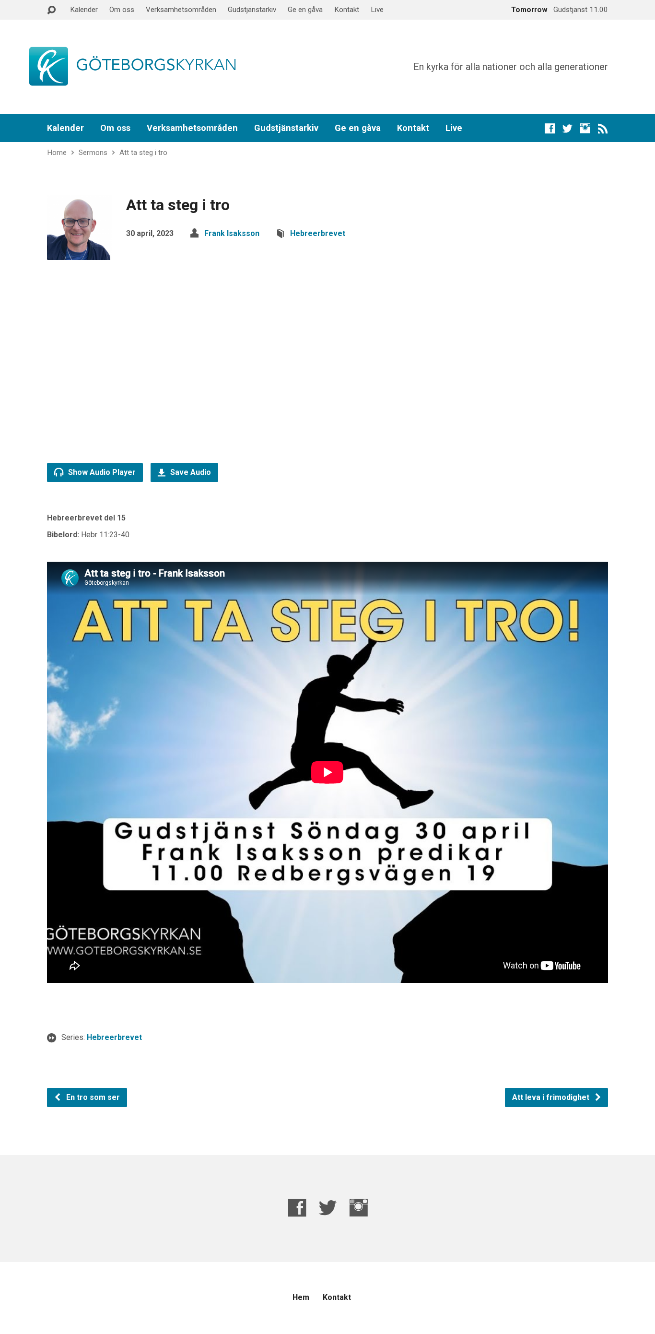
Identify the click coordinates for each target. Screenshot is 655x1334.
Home (57, 152)
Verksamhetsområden (181, 9)
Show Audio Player (101, 472)
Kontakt (346, 9)
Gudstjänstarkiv (252, 9)
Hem (300, 1297)
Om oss (121, 9)
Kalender (84, 9)
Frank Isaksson (231, 233)
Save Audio (189, 472)
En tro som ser (92, 1097)
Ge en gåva (305, 9)
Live (377, 9)
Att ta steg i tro (143, 152)
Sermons (93, 152)
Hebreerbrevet (317, 233)
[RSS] (603, 128)
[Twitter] (567, 128)
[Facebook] (550, 128)
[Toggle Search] (51, 10)
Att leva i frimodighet (551, 1097)
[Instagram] (585, 128)
